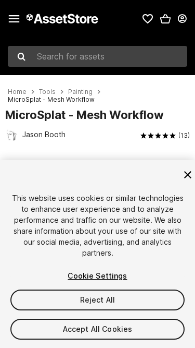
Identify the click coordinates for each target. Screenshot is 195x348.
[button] (165, 19)
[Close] (187, 174)
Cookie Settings (97, 275)
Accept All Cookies (98, 329)
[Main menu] (14, 18)
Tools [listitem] (47, 91)
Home (17, 91)
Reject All (97, 299)
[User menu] (182, 19)
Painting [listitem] (80, 91)
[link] (147, 19)
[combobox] (97, 56)
